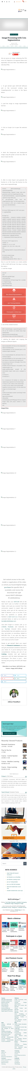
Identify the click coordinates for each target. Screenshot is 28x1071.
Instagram (17, 1062)
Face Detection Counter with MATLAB (5, 930)
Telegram (14, 907)
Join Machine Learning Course (13, 879)
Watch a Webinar (14, 918)
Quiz (2, 1022)
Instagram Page (18, 903)
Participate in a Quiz (14, 936)
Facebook (10, 627)
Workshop (17, 1052)
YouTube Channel (10, 902)
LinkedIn (3, 627)
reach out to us (12, 617)
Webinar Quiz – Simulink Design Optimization (14, 948)
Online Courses (7, 855)
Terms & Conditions (6, 1059)
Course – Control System (14, 970)
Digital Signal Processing (7, 1011)
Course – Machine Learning (22, 970)
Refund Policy (4, 1062)
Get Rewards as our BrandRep (13, 877)
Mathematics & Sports (6, 1027)
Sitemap (3, 1064)
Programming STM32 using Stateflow (22, 987)
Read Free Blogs (14, 976)
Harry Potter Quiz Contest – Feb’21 (5, 948)
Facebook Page (9, 903)
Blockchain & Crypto (5, 1034)
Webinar (17, 998)
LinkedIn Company (21, 902)
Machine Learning (5, 1002)
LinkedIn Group (22, 907)
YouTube (7, 629)
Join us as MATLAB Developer (13, 884)
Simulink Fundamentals (6, 1001)
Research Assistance (9, 820)
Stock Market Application (7, 1009)
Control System (4, 1006)
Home (3, 1050)
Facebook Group (6, 907)
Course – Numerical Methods (5, 970)
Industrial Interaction (21, 929)
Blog (16, 34)
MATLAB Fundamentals (6, 999)
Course (3, 998)
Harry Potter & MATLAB (6, 1032)
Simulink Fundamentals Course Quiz (15, 890)
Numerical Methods (5, 1008)
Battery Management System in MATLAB (14, 988)
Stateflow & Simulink (6, 1031)
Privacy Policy (4, 1061)
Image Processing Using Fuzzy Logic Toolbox (5, 988)
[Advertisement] (9, 10)
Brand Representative (20, 1055)
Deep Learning (4, 1003)
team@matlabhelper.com (8, 621)
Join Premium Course (14, 958)
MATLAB (12, 34)
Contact (3, 1058)
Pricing (3, 1053)
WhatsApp (17, 1064)
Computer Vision (5, 1035)
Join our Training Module (12, 882)
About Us (3, 1052)
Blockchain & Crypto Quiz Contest (22, 948)
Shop (16, 1056)
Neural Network (4, 1005)
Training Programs (8, 838)
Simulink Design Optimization (13, 930)
